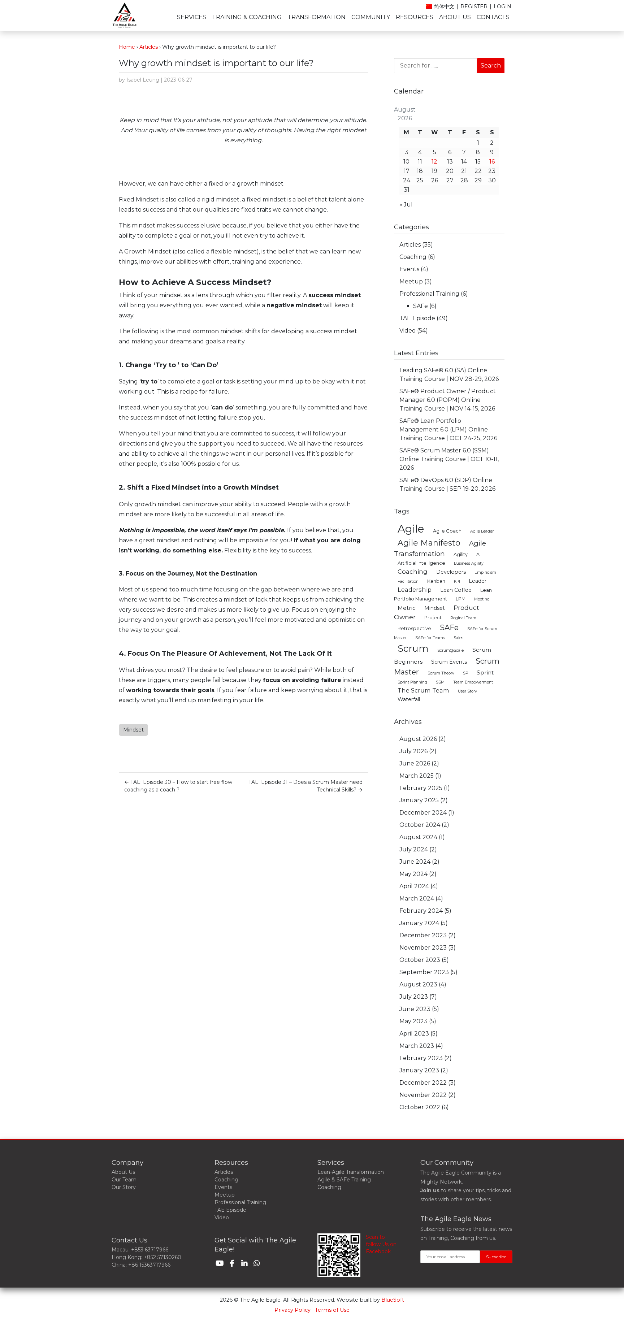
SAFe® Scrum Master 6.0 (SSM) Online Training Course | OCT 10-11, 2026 (449, 459)
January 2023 (419, 1070)
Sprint (485, 672)
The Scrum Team (423, 690)
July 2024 (413, 849)
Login (502, 6)
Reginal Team (463, 618)
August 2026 (418, 738)
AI (478, 554)
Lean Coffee (456, 590)
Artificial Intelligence (421, 563)
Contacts (493, 17)
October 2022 (419, 1107)
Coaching (412, 256)
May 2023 (413, 1021)
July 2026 (413, 751)
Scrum (413, 648)
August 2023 (418, 984)
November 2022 (423, 1095)
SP (465, 673)
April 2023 (414, 1033)
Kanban (436, 581)
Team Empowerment (473, 682)
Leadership (415, 589)
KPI (457, 581)
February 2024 (421, 910)
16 (492, 161)
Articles (148, 47)
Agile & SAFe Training (344, 1179)
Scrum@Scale (450, 650)
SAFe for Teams (430, 637)
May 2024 (413, 874)
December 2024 (423, 812)
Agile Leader (482, 531)
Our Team (124, 1179)
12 (434, 161)
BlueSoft (392, 1300)
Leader (477, 581)
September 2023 (424, 972)
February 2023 (421, 1058)
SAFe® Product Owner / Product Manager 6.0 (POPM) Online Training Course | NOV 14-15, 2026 (447, 400)
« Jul (406, 204)
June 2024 (414, 861)
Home (127, 47)
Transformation (316, 17)
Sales (458, 637)
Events (409, 269)
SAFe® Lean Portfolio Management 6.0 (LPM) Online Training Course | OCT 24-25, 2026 (448, 429)
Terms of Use (332, 1310)
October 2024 (419, 824)
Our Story (124, 1187)
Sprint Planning (412, 682)
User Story (467, 691)
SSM (440, 682)
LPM (460, 599)
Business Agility (469, 563)
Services (191, 17)
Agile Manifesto (429, 543)
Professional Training (429, 293)
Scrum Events (449, 662)
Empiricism (485, 572)
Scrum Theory (441, 673)
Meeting (482, 599)
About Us (455, 17)
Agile (411, 528)
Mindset (133, 729)
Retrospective (414, 628)
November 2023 (423, 947)
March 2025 (416, 775)
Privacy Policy (292, 1310)
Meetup (411, 281)
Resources (414, 17)
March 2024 (416, 898)
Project (433, 617)
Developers (451, 572)
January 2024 (419, 923)
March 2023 (416, 1045)
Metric (407, 607)
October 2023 (419, 959)
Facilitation (408, 581)
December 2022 (423, 1082)
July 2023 (413, 996)
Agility (461, 554)
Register (474, 6)
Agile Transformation (440, 548)
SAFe (420, 306)
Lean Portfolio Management (443, 594)
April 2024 (414, 886)
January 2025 (419, 800)
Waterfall (409, 699)
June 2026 (414, 763)
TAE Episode (417, 318)
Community (370, 17)
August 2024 (418, 837)
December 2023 (423, 935)
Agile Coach (447, 531)
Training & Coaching (247, 17)
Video (407, 330)
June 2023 (414, 1009)
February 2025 (420, 788)
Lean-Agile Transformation (350, 1172)
